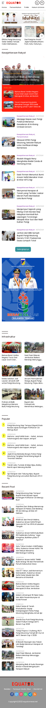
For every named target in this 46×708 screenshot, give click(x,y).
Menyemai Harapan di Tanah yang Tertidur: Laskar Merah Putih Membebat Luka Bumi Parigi (30, 194)
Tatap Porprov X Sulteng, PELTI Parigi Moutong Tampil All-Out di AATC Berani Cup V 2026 (30, 633)
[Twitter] (17, 694)
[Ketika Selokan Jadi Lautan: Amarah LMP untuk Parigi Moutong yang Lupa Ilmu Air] (12, 370)
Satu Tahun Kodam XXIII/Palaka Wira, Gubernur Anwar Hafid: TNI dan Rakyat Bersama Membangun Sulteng (29, 549)
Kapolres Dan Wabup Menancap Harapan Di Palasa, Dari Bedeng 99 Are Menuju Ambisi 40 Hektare (22, 79)
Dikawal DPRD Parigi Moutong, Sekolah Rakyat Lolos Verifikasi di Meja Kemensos (29, 144)
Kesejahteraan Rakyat (13, 73)
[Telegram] (30, 694)
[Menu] (3, 3)
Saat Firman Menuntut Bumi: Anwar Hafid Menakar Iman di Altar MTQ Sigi (30, 177)
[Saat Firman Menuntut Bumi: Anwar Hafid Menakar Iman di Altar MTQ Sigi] (8, 176)
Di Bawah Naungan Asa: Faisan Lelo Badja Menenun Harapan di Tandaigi (29, 644)
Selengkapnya (23, 249)
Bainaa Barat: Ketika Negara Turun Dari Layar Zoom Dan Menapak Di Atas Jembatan (26, 94)
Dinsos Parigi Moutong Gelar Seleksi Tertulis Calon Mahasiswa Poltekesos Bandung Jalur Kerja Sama (11, 41)
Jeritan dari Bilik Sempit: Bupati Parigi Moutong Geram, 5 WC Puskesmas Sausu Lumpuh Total (29, 237)
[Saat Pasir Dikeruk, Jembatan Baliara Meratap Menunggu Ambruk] (34, 347)
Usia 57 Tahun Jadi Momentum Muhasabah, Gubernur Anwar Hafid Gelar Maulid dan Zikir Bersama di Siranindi (29, 574)
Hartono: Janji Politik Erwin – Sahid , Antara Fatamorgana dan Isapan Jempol (25, 437)
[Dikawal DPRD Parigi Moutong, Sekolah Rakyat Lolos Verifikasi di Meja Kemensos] (8, 142)
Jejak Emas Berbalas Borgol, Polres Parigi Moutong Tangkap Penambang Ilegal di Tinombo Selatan (24, 456)
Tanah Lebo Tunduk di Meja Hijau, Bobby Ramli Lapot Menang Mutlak (24, 466)
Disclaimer (37, 689)
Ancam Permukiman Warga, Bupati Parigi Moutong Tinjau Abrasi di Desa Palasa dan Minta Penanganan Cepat (34, 381)
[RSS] (35, 694)
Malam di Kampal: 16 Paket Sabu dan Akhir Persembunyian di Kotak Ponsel (29, 597)
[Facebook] (12, 694)
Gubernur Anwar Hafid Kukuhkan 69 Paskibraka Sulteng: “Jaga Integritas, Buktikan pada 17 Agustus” (29, 536)
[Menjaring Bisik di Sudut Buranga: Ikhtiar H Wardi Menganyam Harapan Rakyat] (8, 666)
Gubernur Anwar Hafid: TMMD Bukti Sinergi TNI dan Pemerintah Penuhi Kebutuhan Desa (30, 561)
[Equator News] (13, 2)
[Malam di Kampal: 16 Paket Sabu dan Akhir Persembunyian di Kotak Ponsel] (8, 596)
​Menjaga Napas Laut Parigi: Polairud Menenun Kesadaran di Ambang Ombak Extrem (29, 123)
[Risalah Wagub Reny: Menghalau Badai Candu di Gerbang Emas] (8, 160)
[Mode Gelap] (37, 3)
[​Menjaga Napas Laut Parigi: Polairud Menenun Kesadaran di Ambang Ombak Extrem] (8, 122)
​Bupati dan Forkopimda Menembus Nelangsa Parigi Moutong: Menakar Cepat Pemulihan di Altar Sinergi (34, 404)
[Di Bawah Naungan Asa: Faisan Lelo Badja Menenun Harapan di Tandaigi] (8, 643)
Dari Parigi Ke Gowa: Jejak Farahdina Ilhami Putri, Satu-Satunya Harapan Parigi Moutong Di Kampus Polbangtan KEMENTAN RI (34, 41)
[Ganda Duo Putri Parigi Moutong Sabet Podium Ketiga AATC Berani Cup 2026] (8, 621)
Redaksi (7, 689)
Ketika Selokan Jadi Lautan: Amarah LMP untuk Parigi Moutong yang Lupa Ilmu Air (11, 381)
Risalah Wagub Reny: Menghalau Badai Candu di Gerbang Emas (29, 161)
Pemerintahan (22, 137)
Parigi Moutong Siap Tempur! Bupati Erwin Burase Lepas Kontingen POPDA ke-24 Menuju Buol (25, 427)
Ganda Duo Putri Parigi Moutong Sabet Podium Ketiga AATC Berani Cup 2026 (29, 621)
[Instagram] (21, 694)
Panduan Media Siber (22, 689)
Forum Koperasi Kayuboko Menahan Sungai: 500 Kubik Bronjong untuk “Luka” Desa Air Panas (27, 104)
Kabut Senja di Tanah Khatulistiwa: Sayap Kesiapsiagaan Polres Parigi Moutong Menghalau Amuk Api (29, 609)
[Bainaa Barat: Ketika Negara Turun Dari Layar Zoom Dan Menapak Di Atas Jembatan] (8, 94)
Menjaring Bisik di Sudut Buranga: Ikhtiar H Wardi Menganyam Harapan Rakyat (30, 666)
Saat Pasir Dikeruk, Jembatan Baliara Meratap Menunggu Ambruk (33, 357)
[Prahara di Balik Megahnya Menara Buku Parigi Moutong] (12, 394)
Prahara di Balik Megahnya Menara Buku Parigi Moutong (10, 404)
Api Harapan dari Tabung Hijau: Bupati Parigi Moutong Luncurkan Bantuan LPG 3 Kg (24, 476)
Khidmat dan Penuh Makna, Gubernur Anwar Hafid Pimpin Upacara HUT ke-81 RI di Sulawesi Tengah (30, 523)
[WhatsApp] (26, 694)
